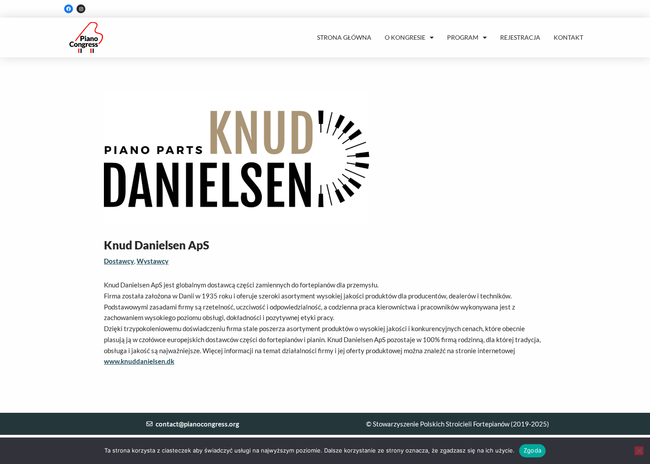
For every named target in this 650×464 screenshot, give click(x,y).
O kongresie (405, 37)
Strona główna (344, 37)
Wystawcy (152, 261)
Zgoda (532, 450)
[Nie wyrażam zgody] (639, 450)
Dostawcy (119, 261)
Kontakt (568, 37)
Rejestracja (520, 37)
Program (462, 37)
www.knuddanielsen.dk (139, 361)
